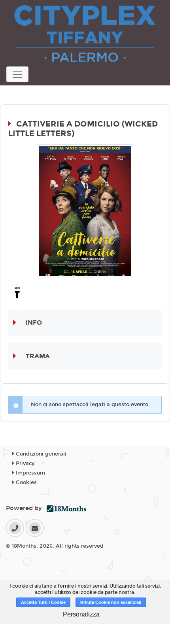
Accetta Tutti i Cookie (43, 602)
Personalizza (81, 614)
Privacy (24, 463)
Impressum (29, 473)
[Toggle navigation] (17, 74)
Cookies (25, 482)
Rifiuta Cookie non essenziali (110, 602)
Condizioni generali (40, 454)
